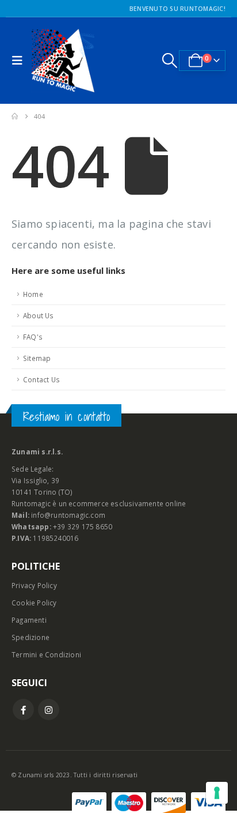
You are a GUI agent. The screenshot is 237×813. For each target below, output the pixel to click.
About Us (38, 315)
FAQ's (33, 336)
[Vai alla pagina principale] (15, 116)
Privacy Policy (34, 585)
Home (33, 294)
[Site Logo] (62, 60)
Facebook (23, 709)
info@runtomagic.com (68, 515)
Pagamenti (29, 619)
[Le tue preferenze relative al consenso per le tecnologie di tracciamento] (217, 793)
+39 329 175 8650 (82, 526)
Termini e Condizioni (46, 654)
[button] (20, 60)
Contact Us (41, 379)
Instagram (48, 709)
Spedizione (30, 637)
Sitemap (37, 358)
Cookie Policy (34, 602)
